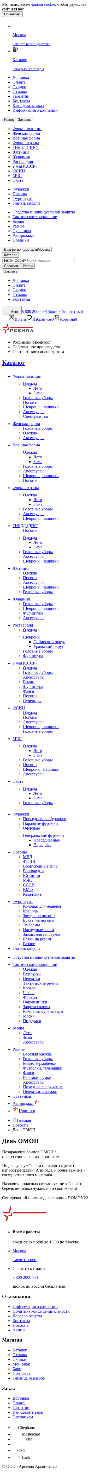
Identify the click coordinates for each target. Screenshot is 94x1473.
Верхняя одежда (37, 1054)
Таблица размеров (29, 1378)
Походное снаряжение (43, 1087)
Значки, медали (26, 203)
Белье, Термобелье (39, 1063)
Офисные (31, 828)
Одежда (30, 383)
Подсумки (32, 1021)
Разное (19, 226)
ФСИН (19, 171)
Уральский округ (48, 646)
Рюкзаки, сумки (37, 1077)
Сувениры (22, 231)
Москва (19, 1251)
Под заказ (21, 1373)
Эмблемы (31, 925)
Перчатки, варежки (40, 1091)
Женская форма (26, 133)
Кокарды (31, 911)
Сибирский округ (49, 642)
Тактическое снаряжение (35, 216)
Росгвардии (33, 871)
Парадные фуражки (40, 823)
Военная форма (26, 138)
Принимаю (12, 14)
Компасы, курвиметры (43, 1011)
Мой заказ (22, 1364)
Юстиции (31, 875)
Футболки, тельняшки (42, 1068)
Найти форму (14, 260)
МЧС (17, 175)
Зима (37, 393)
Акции (19, 1330)
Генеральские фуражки (43, 835)
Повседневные (46, 840)
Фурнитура (23, 198)
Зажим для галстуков (41, 934)
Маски (29, 1016)
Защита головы (36, 1006)
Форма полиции (27, 129)
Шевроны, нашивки (41, 407)
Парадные (42, 845)
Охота (18, 180)
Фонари (30, 997)
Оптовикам (23, 1417)
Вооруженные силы (40, 866)
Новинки (21, 240)
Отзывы (20, 91)
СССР (28, 885)
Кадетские (32, 894)
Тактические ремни (40, 983)
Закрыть (10, 271)
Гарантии (21, 96)
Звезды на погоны (39, 915)
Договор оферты (27, 1316)
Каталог (10, 255)
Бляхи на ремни (37, 939)
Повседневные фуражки (44, 819)
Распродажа (23, 235)
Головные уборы (38, 397)
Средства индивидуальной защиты (44, 212)
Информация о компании (35, 110)
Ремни (28, 682)
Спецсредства (35, 416)
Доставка (21, 77)
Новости (20, 1325)
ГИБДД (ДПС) (25, 147)
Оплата (19, 82)
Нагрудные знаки (38, 929)
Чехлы (28, 992)
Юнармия (21, 157)
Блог (17, 1369)
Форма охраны (26, 143)
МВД (27, 857)
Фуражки (21, 189)
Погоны (20, 194)
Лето (37, 388)
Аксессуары (33, 411)
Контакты (21, 101)
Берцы (18, 221)
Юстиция (21, 152)
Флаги (28, 691)
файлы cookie (43, 4)
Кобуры (30, 988)
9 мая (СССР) (25, 166)
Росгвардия (23, 161)
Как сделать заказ (28, 105)
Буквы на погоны (38, 920)
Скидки (19, 87)
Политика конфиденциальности (41, 1311)
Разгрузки (32, 974)
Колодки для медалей (42, 906)
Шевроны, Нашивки (41, 769)
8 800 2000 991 (26, 1277)
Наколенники (35, 1002)
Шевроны (31, 637)
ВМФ (28, 889)
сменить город (25, 1259)
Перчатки (31, 978)
